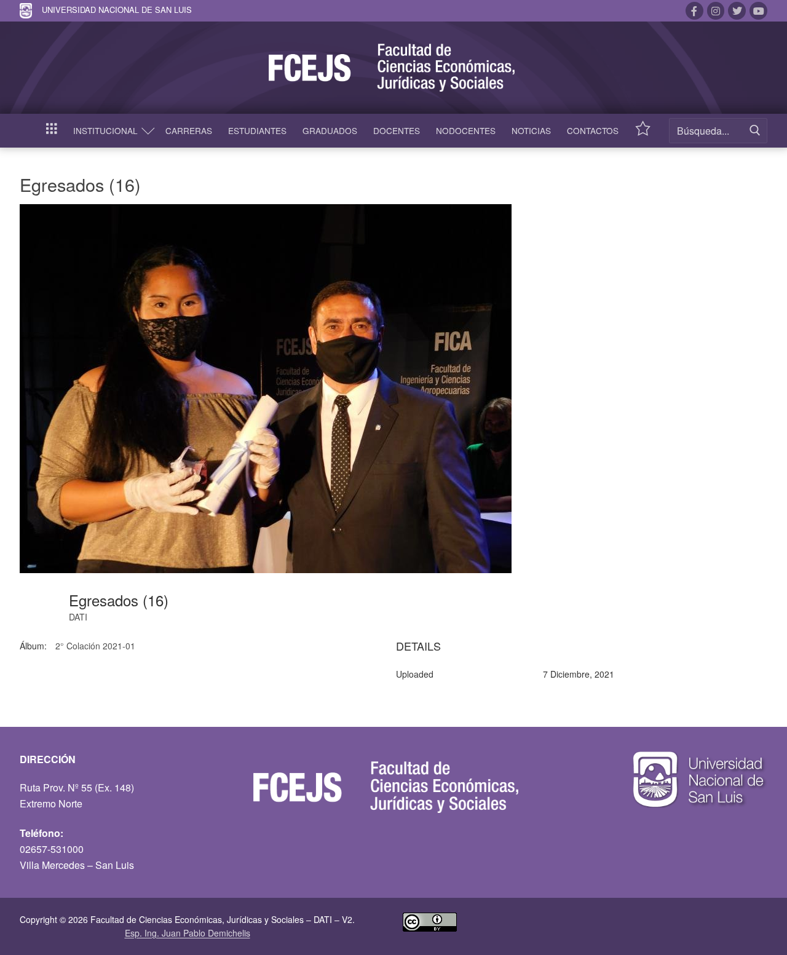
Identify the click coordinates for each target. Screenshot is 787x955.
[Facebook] (694, 11)
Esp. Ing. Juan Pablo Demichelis (187, 933)
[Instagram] (716, 11)
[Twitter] (737, 11)
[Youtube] (758, 11)
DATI (78, 617)
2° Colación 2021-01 (95, 646)
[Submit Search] (755, 130)
